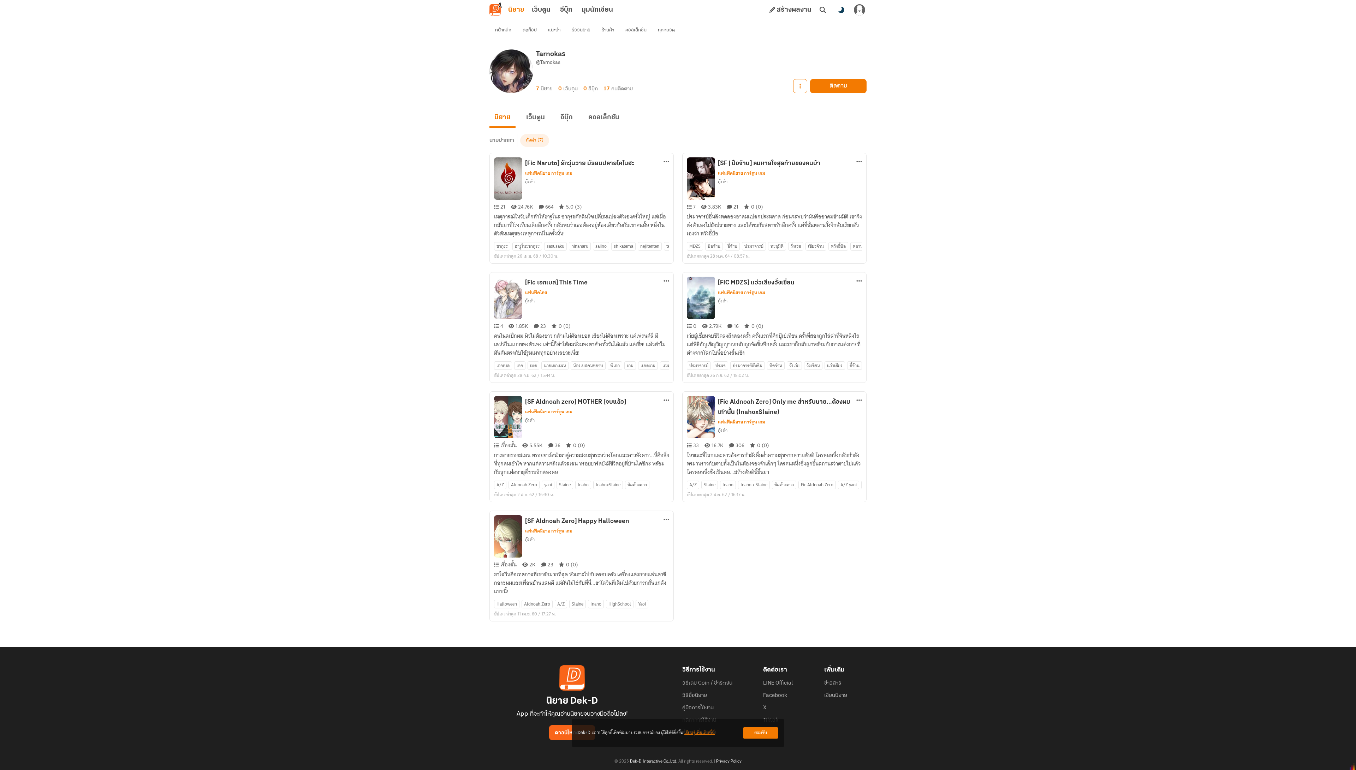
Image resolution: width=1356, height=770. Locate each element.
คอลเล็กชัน (636, 30)
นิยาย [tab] (516, 9)
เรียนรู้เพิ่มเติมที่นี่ (699, 733)
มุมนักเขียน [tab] (597, 9)
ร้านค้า (608, 30)
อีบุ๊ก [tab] (566, 9)
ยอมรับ (760, 733)
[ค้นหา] (823, 10)
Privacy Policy (729, 761)
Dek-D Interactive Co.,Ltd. (653, 761)
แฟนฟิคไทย (536, 292)
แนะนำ (554, 30)
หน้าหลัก (503, 30)
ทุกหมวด (666, 30)
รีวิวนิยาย (581, 30)
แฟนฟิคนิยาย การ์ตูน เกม (548, 173)
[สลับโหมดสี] (841, 10)
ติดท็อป (530, 30)
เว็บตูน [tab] (541, 9)
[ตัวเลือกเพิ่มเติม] (800, 86)
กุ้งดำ (531, 140)
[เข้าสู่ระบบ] (859, 10)
